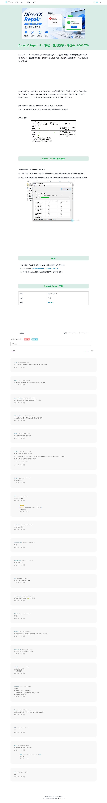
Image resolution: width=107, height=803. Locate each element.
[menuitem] (17, 2)
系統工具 (22, 333)
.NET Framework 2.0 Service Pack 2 (44, 269)
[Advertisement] (53, 75)
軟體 (16, 2)
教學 (34, 2)
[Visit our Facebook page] (94, 2)
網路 (28, 2)
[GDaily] (9, 2)
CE (41, 507)
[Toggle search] (100, 2)
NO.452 (50, 303)
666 (40, 754)
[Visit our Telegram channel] (96, 2)
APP (22, 2)
